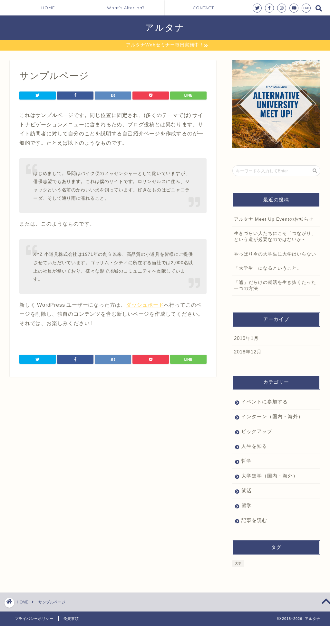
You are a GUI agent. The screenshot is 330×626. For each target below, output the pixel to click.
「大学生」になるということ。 (268, 268)
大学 (238, 563)
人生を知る (254, 446)
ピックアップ (256, 431)
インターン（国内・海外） (272, 416)
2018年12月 (248, 351)
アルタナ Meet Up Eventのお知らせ (274, 219)
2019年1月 (246, 338)
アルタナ (165, 27)
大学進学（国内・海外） (269, 475)
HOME (48, 7)
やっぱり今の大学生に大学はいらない (275, 254)
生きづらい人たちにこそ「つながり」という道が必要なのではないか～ (275, 236)
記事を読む (254, 520)
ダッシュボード (145, 305)
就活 (246, 490)
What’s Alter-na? (125, 7)
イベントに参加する (264, 401)
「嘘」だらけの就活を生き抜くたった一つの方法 (275, 285)
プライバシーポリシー (34, 619)
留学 (246, 505)
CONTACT (203, 7)
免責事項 (71, 619)
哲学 (246, 461)
